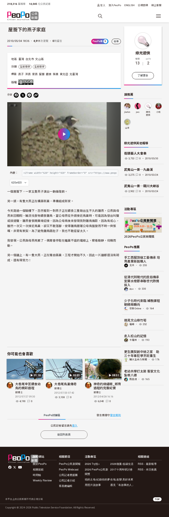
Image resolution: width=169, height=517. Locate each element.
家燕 (35, 74)
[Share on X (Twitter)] (22, 95)
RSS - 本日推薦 (147, 469)
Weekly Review (42, 480)
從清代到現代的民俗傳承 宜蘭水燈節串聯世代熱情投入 (141, 281)
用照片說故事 (93, 485)
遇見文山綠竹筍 (135, 320)
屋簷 (42, 74)
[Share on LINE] (29, 95)
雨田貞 (133, 379)
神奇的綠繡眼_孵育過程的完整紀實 (107, 386)
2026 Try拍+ (92, 464)
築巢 (56, 74)
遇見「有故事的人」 (122, 485)
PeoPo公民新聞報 (70, 464)
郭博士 (19, 392)
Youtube (20, 467)
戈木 (132, 265)
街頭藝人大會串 (135, 153)
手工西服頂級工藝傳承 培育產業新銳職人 (142, 259)
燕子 (21, 74)
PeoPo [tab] (52, 415)
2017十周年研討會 (121, 469)
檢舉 (116, 41)
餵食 (49, 74)
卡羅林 (133, 339)
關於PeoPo (40, 464)
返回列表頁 (64, 434)
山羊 (127, 128)
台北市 (29, 59)
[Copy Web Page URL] (36, 95)
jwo (138, 112)
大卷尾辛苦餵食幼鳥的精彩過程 (28, 386)
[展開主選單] (158, 16)
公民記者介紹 (67, 480)
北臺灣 (73, 74)
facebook (10, 467)
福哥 (132, 324)
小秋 (158, 112)
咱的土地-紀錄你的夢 (97, 479)
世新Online (135, 308)
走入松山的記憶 (135, 336)
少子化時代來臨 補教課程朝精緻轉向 (142, 302)
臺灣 (21, 59)
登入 (102, 5)
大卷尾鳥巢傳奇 (65, 384)
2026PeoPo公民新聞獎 (139, 236)
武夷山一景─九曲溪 (138, 170)
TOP (157, 499)
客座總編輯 (65, 486)
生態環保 (25, 66)
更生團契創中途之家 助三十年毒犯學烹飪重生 (141, 353)
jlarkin (127, 112)
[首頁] (22, 16)
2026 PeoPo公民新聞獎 (96, 471)
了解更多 (142, 75)
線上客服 (156, 5)
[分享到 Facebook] (16, 95)
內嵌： (14, 172)
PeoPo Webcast (69, 469)
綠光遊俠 (142, 52)
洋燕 (28, 74)
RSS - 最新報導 (147, 464)
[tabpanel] (64, 425)
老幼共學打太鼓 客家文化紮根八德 (142, 373)
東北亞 (64, 74)
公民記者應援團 (68, 475)
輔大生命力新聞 (138, 359)
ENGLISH (129, 5)
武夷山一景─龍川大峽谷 (141, 186)
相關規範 (38, 469)
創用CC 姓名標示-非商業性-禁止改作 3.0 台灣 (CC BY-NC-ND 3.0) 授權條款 (26, 82)
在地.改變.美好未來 (121, 479)
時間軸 (37, 475)
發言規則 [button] (115, 415)
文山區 (39, 59)
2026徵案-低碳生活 (122, 464)
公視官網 (143, 5)
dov (131, 288)
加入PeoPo (115, 5)
